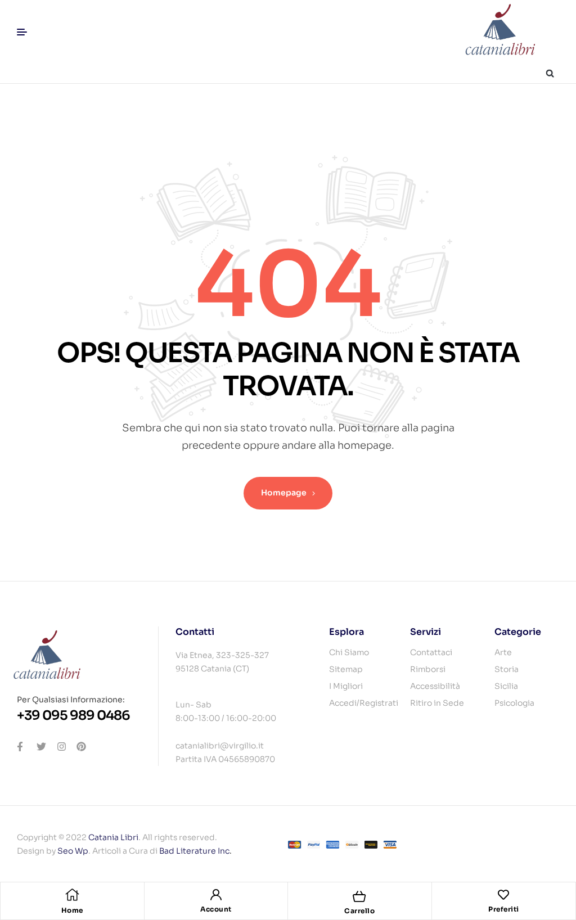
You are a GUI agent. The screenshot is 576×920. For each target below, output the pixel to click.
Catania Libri (113, 837)
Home (72, 910)
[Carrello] (359, 896)
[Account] (216, 894)
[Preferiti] (503, 894)
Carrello (359, 911)
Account (216, 909)
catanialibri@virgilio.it (220, 746)
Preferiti (503, 909)
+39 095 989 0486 (73, 715)
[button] (550, 73)
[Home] (72, 894)
